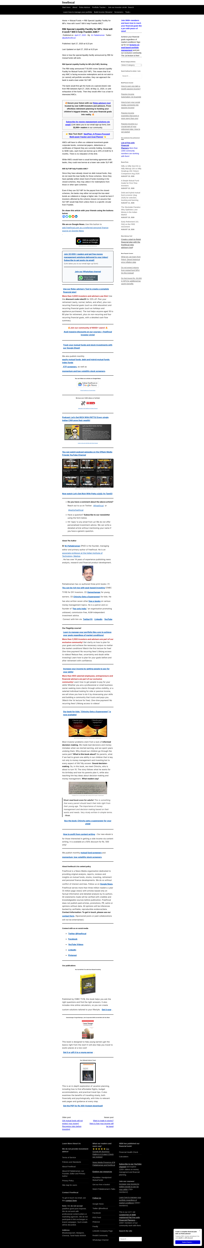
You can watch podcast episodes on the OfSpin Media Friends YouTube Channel (87, 453)
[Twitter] (66, 216)
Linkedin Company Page (103, 1231)
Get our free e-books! (101, 1185)
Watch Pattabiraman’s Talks (104, 1189)
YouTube (108, 619)
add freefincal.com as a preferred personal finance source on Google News (85, 229)
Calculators (123, 1157)
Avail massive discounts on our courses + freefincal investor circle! (88, 333)
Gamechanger (93, 592)
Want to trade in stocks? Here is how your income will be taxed (101, 1123)
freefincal (68, 2)
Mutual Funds (75, 20)
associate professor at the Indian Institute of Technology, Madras (82, 554)
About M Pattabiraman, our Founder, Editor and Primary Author (73, 1173)
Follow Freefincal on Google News (87, 390)
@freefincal (98, 505)
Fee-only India (79, 608)
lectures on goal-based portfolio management (130, 47)
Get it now (106, 1009)
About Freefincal (69, 1167)
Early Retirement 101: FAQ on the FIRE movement (130, 224)
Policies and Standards (71, 1162)
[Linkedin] (76, 216)
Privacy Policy (68, 1181)
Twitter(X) (88, 619)
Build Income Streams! (103, 12)
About (74, 7)
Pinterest (96, 1222)
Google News (106, 884)
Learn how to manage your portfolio (77, 12)
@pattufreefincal (69, 38)
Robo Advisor (84, 7)
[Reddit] (73, 216)
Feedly (95, 1227)
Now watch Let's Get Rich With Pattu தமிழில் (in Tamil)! (87, 494)
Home (64, 20)
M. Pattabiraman (98, 35)
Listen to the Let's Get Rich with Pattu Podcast (88, 443)
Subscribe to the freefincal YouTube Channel (88, 408)
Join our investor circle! (117, 7)
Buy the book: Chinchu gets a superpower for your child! (87, 822)
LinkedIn (98, 619)
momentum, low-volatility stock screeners (82, 857)
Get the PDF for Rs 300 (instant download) (83, 1106)
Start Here (66, 7)
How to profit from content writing (79, 834)
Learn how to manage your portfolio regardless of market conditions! (130, 1200)
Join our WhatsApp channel (88, 271)
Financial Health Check (128, 1152)
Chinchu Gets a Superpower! (86, 597)
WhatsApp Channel (100, 1240)
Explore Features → (187, 1242)
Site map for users (69, 1185)
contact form (68, 916)
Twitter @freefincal (100, 1208)
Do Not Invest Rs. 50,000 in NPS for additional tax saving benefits (131, 281)
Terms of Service (69, 1158)
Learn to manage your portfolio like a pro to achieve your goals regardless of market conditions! (87, 633)
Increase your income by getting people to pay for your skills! (86, 670)
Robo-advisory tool (102, 103)
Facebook (97, 1213)
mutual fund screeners (91, 853)
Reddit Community (100, 1236)
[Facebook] (63, 216)
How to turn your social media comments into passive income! (130, 105)
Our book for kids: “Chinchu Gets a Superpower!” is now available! (87, 713)
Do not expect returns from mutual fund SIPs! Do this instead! (130, 270)
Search (131, 7)
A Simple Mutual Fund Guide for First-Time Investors (130, 183)
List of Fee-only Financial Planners (128, 145)
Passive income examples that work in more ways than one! (130, 115)
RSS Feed (97, 1217)
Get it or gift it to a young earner (78, 1052)
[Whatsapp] (70, 216)
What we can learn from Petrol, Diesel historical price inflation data (131, 259)
